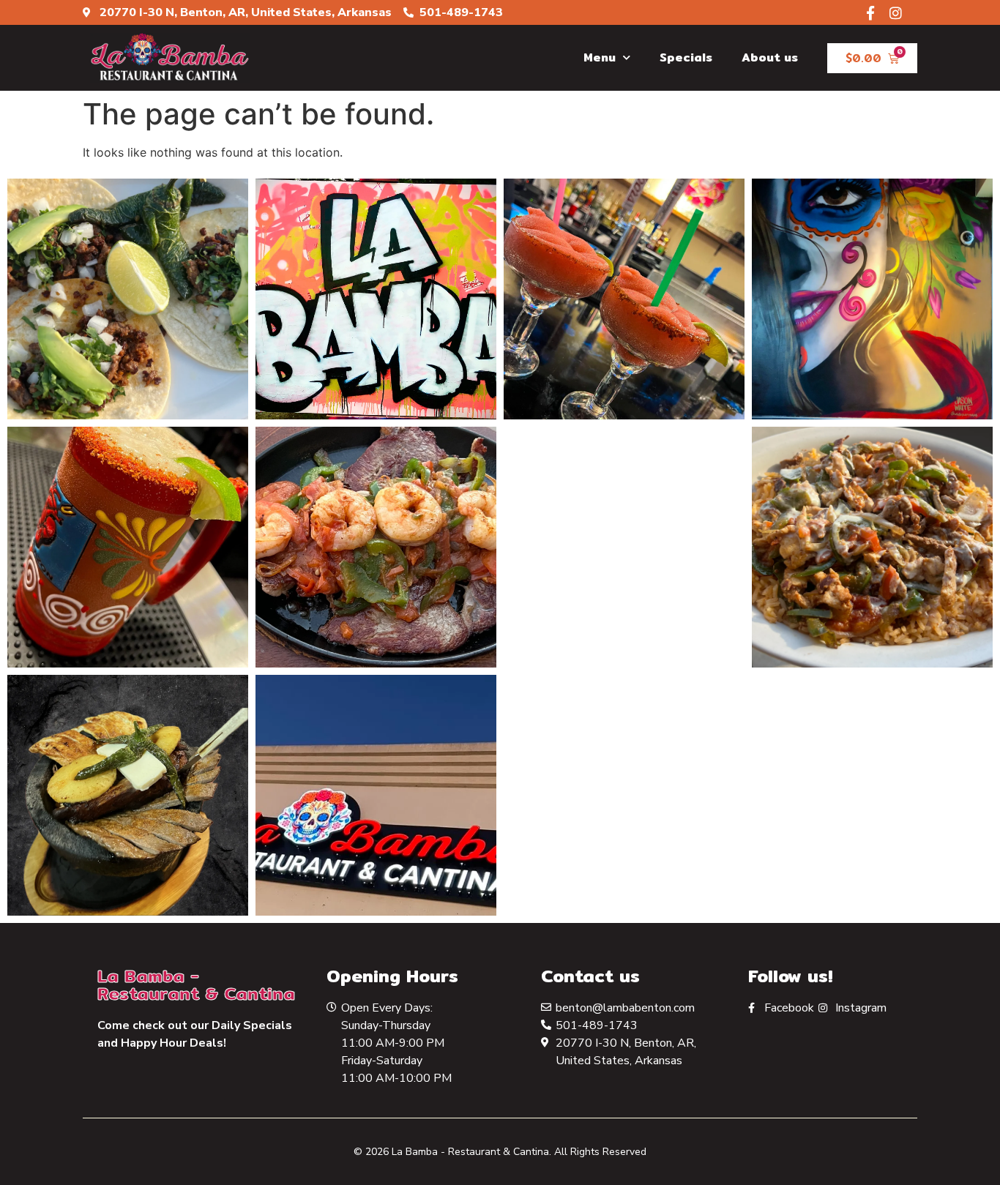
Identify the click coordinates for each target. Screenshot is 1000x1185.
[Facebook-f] (870, 13)
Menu (599, 57)
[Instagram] (896, 13)
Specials (686, 57)
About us (770, 57)
